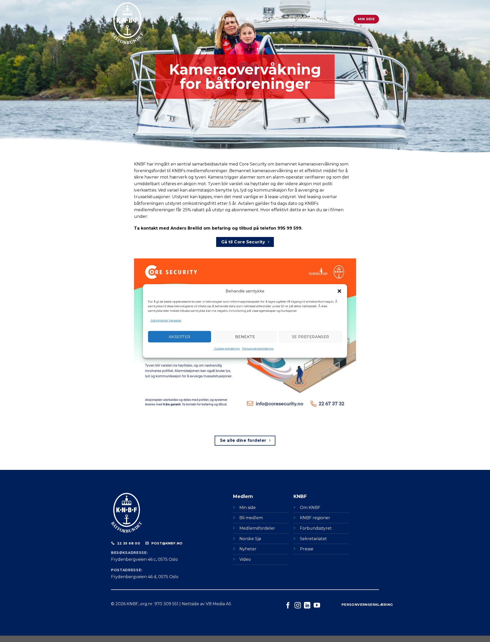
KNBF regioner (315, 517)
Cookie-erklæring (227, 348)
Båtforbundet (308, 19)
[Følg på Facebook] (288, 605)
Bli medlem (251, 517)
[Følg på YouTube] (317, 605)
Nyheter (247, 548)
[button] (339, 291)
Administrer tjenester (166, 320)
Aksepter (179, 336)
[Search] (172, 19)
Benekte (245, 336)
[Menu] (340, 19)
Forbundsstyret (316, 528)
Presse (306, 548)
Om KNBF (310, 507)
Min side (247, 507)
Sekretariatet (313, 538)
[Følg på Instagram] (298, 605)
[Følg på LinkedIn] (307, 605)
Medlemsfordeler (257, 528)
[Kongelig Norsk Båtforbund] (136, 23)
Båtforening (264, 19)
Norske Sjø (250, 538)
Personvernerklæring (258, 348)
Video (245, 559)
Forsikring (197, 19)
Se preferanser (310, 336)
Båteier (229, 19)
